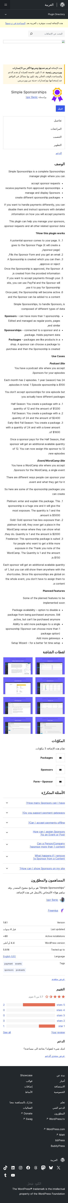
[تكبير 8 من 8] (28, 721)
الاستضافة (59, 1086)
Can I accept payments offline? (46, 822)
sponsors (8, 970)
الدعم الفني (59, 1107)
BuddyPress (58, 1145)
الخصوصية (59, 1092)
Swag (27, 1118)
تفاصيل (58, 120)
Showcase (26, 1075)
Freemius (53, 910)
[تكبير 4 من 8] (28, 681)
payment (8, 964)
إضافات (28, 1086)
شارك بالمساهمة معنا (21, 1102)
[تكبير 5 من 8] (60, 701)
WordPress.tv (55, 1118)
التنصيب (57, 136)
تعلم (62, 1102)
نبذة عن (61, 1075)
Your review (58, 1032)
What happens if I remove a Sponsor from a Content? (49, 857)
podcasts (20, 970)
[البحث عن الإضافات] (31, 34)
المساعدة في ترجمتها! (15, 23)
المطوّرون (59, 1113)
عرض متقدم (58, 979)
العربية (53, 1160)
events (18, 964)
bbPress (60, 1140)
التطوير (58, 144)
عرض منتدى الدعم (55, 1055)
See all (7, 1032)
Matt (60, 1134)
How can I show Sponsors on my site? (42, 868)
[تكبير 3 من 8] (60, 681)
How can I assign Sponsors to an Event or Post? (49, 833)
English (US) (9, 956)
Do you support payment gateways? (43, 812)
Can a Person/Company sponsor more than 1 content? (47, 845)
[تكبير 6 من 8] (28, 701)
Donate (26, 1113)
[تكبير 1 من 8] (60, 661)
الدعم (59, 153)
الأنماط (28, 1092)
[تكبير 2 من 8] (28, 661)
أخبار (62, 1081)
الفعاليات (27, 1107)
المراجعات (56, 128)
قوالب (29, 1081)
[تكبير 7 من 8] (60, 721)
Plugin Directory (56, 14)
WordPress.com (54, 1129)
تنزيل (60, 108)
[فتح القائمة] (5, 4)
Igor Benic (32, 97)
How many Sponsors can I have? (45, 802)
